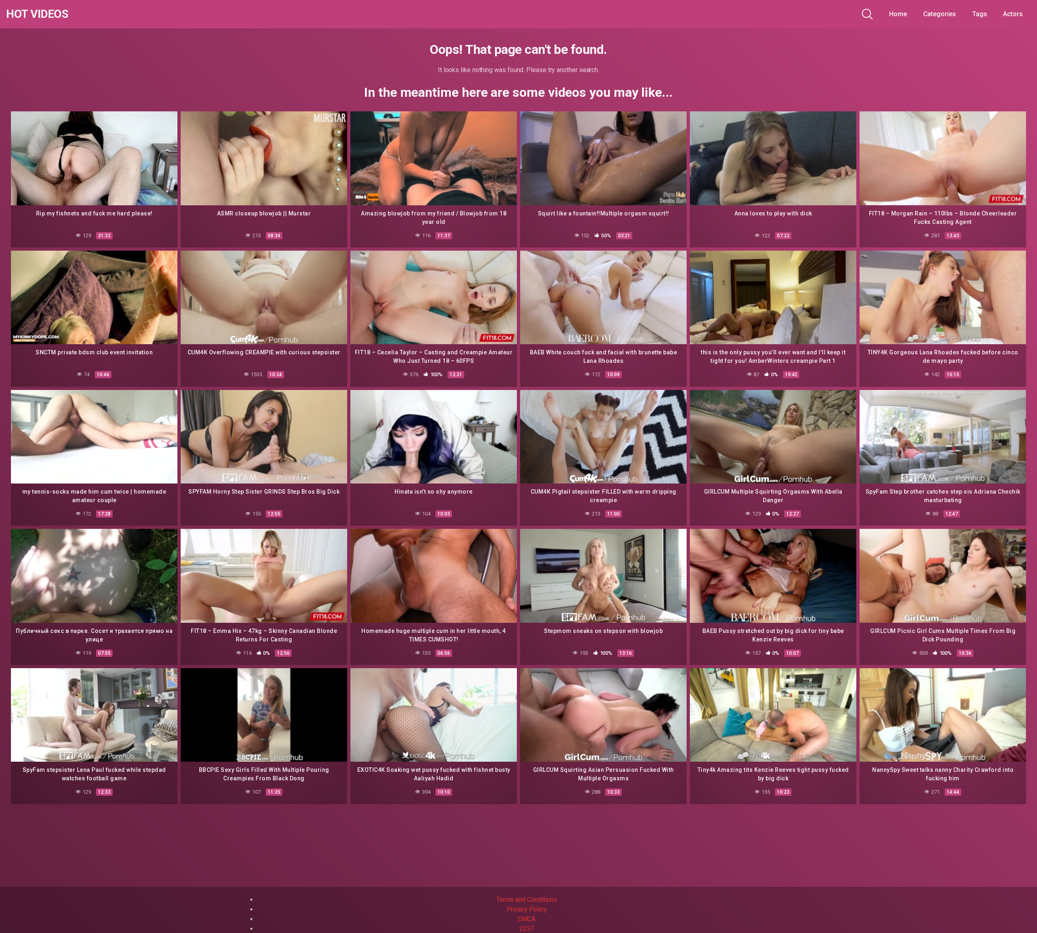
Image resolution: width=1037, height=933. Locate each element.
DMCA (527, 919)
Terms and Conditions (526, 899)
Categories (939, 14)
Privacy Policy (527, 909)
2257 (526, 929)
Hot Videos (37, 14)
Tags (979, 14)
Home (898, 14)
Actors (1013, 14)
